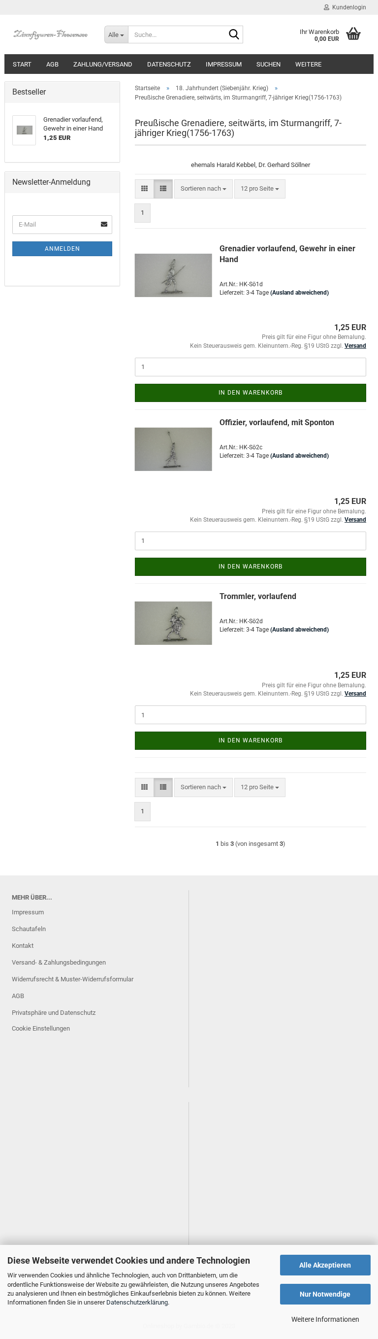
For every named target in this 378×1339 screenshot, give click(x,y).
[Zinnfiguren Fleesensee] (51, 34)
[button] (144, 189)
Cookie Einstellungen (41, 1028)
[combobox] (203, 189)
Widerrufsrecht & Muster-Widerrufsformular (72, 979)
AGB (52, 64)
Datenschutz (169, 64)
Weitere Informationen (325, 1319)
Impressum (224, 64)
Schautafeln (29, 929)
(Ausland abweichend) (299, 292)
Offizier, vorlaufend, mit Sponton (277, 422)
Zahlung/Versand (102, 64)
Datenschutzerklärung (137, 1302)
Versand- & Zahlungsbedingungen (59, 962)
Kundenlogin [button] (347, 7)
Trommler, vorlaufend (258, 596)
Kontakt (22, 945)
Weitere (308, 64)
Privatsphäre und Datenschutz (53, 1012)
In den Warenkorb (251, 392)
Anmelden (62, 248)
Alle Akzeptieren (325, 1265)
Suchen (268, 64)
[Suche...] (233, 35)
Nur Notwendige (325, 1294)
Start (22, 64)
